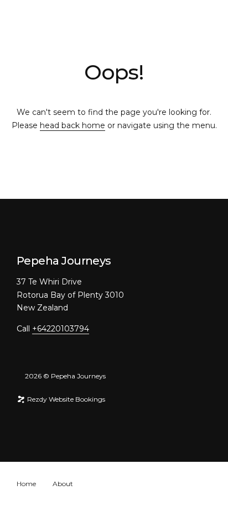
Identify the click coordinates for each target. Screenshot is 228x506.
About (63, 484)
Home (26, 484)
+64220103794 (60, 329)
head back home (72, 125)
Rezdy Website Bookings (65, 399)
